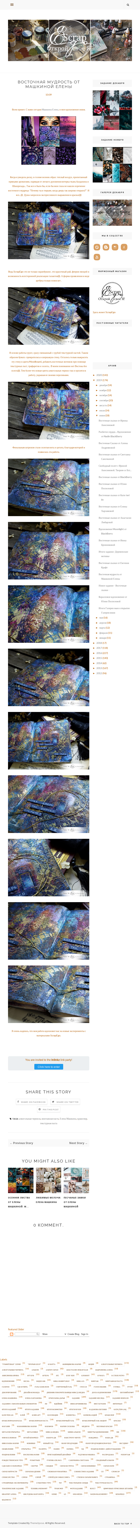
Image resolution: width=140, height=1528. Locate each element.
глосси (83, 1387)
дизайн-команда (32, 1392)
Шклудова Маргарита (33, 1494)
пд (82, 1449)
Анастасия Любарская (77, 1370)
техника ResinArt (39, 1488)
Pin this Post (51, 1109)
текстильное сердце (78, 1483)
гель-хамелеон (42, 1387)
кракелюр (82, 1118)
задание (76, 1398)
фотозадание (76, 1488)
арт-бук (30, 1375)
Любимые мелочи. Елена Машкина (48, 1200)
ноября (102, 390)
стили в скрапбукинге (87, 1477)
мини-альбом (74, 1432)
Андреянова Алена (104, 1370)
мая (101, 617)
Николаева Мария (10, 1443)
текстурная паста (48, 1123)
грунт (130, 1387)
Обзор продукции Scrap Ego (98, 1443)
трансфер (58, 1488)
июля (102, 410)
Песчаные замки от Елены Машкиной (75, 1202)
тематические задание (13, 1488)
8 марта (51, 1364)
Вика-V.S (80, 1381)
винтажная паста (50, 1118)
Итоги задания (32, 1409)
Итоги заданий (9, 1409)
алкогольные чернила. (13, 1370)
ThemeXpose (37, 1523)
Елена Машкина (68, 1118)
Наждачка (93, 1438)
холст (92, 1488)
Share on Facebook (33, 1102)
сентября (103, 400)
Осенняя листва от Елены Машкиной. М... (19, 1202)
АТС (57, 1375)
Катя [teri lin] (120, 1409)
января (102, 637)
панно (57, 1449)
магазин (6, 1426)
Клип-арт (36, 1415)
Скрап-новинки (88, 1466)
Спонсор (115, 1471)
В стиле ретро (117, 1375)
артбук (45, 1375)
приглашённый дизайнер (59, 1455)
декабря (103, 385)
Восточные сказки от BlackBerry (115, 477)
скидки (49, 1466)
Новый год (48, 1443)
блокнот (85, 1375)
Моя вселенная (9, 1438)
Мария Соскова (67, 1426)
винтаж (95, 1381)
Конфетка (70, 1415)
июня (102, 415)
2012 (99, 673)
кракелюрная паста (38, 1421)
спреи (24, 1477)
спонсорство (8, 1477)
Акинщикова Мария (71, 1364)
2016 (99, 653)
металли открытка (11, 1432)
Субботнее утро (43, 1483)
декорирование (9, 1392)
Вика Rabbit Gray (61, 1381)
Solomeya (6, 1500)
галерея (5, 1387)
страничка (110, 1477)
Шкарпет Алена (9, 1494)
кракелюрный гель (65, 1421)
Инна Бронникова (78, 1404)
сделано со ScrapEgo (12, 1466)
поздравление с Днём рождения (106, 1449)
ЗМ (46, 1404)
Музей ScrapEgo (30, 1438)
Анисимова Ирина (10, 1375)
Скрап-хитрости (9, 1471)
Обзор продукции (69, 1443)
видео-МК (40, 1381)
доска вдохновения (101, 1392)
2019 (99, 380)
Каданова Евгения (98, 1409)
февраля (103, 632)
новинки (31, 1443)
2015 (99, 657)
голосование (100, 1387)
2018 (99, 642)
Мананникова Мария (27, 1426)
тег (60, 1483)
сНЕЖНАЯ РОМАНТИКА (57, 1471)
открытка (26, 1449)
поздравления (8, 1455)
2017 (99, 647)
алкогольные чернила (30, 1118)
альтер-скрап (52, 1370)
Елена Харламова (33, 1398)
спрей (38, 1477)
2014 (99, 663)
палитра (43, 1449)
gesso (54, 1494)
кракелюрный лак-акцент (94, 1421)
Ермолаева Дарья (57, 1398)
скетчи (34, 1466)
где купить (22, 1387)
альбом (35, 1370)
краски (117, 1421)
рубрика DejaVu (54, 1460)
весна (26, 1381)
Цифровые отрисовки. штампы (118, 1488)
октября (103, 395)
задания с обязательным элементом (19, 1404)
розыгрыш (35, 1460)
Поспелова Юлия (31, 1455)
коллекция (52, 1415)
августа (103, 405)
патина (70, 1449)
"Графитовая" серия (11, 1364)
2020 (99, 375)
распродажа (108, 1455)
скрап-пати (108, 1466)
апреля (102, 622)
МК (117, 1432)
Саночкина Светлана (79, 1460)
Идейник (58, 1404)
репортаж (125, 1455)
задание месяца (96, 1398)
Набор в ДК (51, 1438)
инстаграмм (100, 1404)
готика (116, 1387)
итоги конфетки (54, 1409)
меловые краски (104, 1426)
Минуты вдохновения (98, 1432)
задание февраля (120, 1398)
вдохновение (8, 1381)
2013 (99, 668)
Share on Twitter (68, 1102)
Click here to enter (49, 1067)
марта (102, 627)
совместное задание (84, 1471)
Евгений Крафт (127, 1392)
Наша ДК (109, 1438)
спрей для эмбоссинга (59, 1477)
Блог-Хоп (70, 1375)
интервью (117, 1404)
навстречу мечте (72, 1438)
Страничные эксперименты (15, 1483)
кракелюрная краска (12, 1421)
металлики (32, 1432)
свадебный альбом (105, 1460)
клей (22, 1415)
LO (65, 1494)
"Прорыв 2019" (34, 1364)
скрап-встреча (67, 1466)
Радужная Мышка (86, 1455)
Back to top (122, 1523)
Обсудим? (123, 1443)
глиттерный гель (64, 1387)
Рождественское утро (12, 1460)
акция (91, 1364)
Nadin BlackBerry (99, 1494)
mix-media (77, 1494)
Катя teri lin (7, 1415)
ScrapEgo (120, 1494)
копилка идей (90, 1415)
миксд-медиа (52, 1432)
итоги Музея (75, 1409)
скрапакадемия (32, 1471)
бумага (100, 1375)
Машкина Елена (50, 109)
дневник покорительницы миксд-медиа (66, 1392)
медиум (85, 1426)
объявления (7, 1449)
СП (102, 1471)
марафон (49, 1426)
